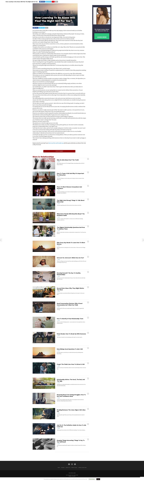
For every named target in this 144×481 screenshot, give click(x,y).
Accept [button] (98, 479)
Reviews (63, 467)
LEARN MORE (102, 37)
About (59, 467)
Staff (59, 161)
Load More (61, 455)
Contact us (68, 467)
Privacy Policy (74, 467)
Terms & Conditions (82, 467)
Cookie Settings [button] (91, 479)
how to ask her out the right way (56, 143)
